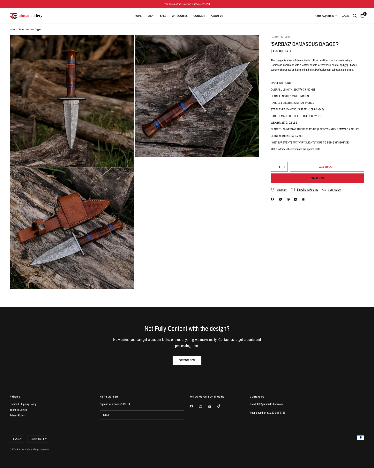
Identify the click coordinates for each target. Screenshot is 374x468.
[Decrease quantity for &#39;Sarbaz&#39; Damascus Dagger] (274, 166)
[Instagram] (203, 406)
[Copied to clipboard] (304, 199)
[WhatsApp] (296, 199)
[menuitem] (138, 15)
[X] (281, 199)
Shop (150, 16)
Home (138, 16)
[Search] (355, 16)
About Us (217, 16)
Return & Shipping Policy (23, 404)
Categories (180, 16)
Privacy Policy (17, 415)
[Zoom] (126, 43)
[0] (361, 16)
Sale (163, 16)
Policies (15, 396)
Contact (199, 16)
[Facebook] (273, 199)
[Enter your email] (180, 415)
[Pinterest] (289, 199)
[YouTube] (212, 406)
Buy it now (318, 178)
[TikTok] (221, 406)
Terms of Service (18, 410)
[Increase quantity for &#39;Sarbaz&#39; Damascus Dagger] (285, 166)
